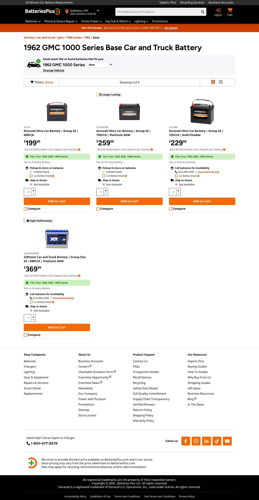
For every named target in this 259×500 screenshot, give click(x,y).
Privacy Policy (187, 496)
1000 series (74, 37)
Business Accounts (221, 2)
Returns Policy (142, 410)
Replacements (33, 393)
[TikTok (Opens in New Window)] (216, 441)
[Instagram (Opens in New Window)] (196, 441)
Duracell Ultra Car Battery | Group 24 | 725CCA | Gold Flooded (196, 133)
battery (29, 37)
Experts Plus (168, 2)
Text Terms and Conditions (159, 496)
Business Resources (201, 393)
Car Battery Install (42, 176)
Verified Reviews (144, 404)
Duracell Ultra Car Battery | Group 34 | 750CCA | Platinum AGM (123, 133)
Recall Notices (142, 377)
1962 (87, 37)
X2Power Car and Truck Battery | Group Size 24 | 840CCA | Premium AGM (55, 259)
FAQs (136, 366)
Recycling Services (192, 2)
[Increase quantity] (33, 190)
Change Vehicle (53, 70)
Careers (84, 366)
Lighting (29, 372)
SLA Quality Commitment (149, 393)
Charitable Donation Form (96, 372)
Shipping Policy (143, 415)
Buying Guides (197, 366)
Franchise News (89, 383)
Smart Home (32, 388)
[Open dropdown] (79, 149)
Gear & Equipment (36, 377)
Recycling (139, 383)
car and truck (46, 37)
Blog (191, 399)
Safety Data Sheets (145, 388)
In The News (196, 404)
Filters (39, 82)
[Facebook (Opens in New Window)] (185, 441)
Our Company (87, 393)
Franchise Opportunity (93, 377)
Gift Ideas (194, 388)
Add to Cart (57, 201)
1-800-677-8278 (44, 443)
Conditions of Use (100, 496)
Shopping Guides (199, 383)
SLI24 (27, 127)
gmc (61, 37)
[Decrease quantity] (33, 193)
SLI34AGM (102, 127)
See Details (171, 28)
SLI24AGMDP (31, 253)
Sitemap (83, 410)
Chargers (30, 366)
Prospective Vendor (146, 372)
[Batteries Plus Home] (43, 12)
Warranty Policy (143, 421)
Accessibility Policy (75, 496)
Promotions (86, 404)
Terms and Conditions (127, 496)
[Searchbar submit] (202, 11)
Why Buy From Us (199, 377)
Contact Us (140, 361)
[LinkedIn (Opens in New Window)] (206, 441)
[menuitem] (33, 21)
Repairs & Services (36, 383)
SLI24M (173, 127)
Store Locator (87, 415)
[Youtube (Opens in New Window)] (227, 441)
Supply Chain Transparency (151, 399)
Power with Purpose (92, 399)
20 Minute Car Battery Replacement (49, 2)
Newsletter (85, 388)
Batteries (30, 361)
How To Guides (198, 372)
